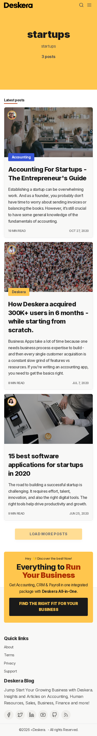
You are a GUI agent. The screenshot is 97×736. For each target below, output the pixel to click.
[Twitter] (20, 715)
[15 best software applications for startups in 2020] (48, 419)
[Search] (81, 5)
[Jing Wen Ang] (12, 401)
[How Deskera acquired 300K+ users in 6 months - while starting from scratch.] (48, 267)
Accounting (21, 157)
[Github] (54, 715)
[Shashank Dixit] (12, 250)
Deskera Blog (19, 681)
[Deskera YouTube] (43, 715)
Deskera (19, 292)
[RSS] (66, 715)
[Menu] (89, 5)
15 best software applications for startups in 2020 (45, 464)
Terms (9, 655)
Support (10, 671)
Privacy (9, 663)
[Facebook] (8, 715)
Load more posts (49, 534)
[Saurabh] (12, 115)
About (8, 647)
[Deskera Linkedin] (31, 715)
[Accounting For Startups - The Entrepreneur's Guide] (48, 132)
